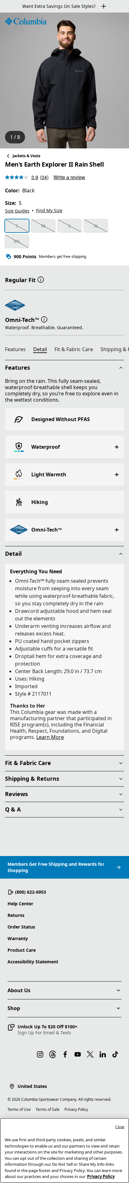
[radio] (17, 226)
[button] (41, 279)
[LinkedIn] (102, 1054)
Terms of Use (19, 1109)
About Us (19, 990)
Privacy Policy (76, 1109)
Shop (14, 1008)
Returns (16, 915)
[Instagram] (40, 1054)
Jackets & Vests (26, 155)
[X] (90, 1054)
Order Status (21, 927)
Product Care (22, 950)
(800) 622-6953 (30, 892)
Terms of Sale (47, 1109)
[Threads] (52, 1054)
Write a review (69, 177)
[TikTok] (115, 1054)
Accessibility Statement (33, 962)
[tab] (18, 350)
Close (119, 1126)
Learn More (50, 737)
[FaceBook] (65, 1054)
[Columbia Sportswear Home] (25, 21)
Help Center (20, 904)
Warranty (18, 938)
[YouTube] (77, 1054)
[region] (64, 80)
